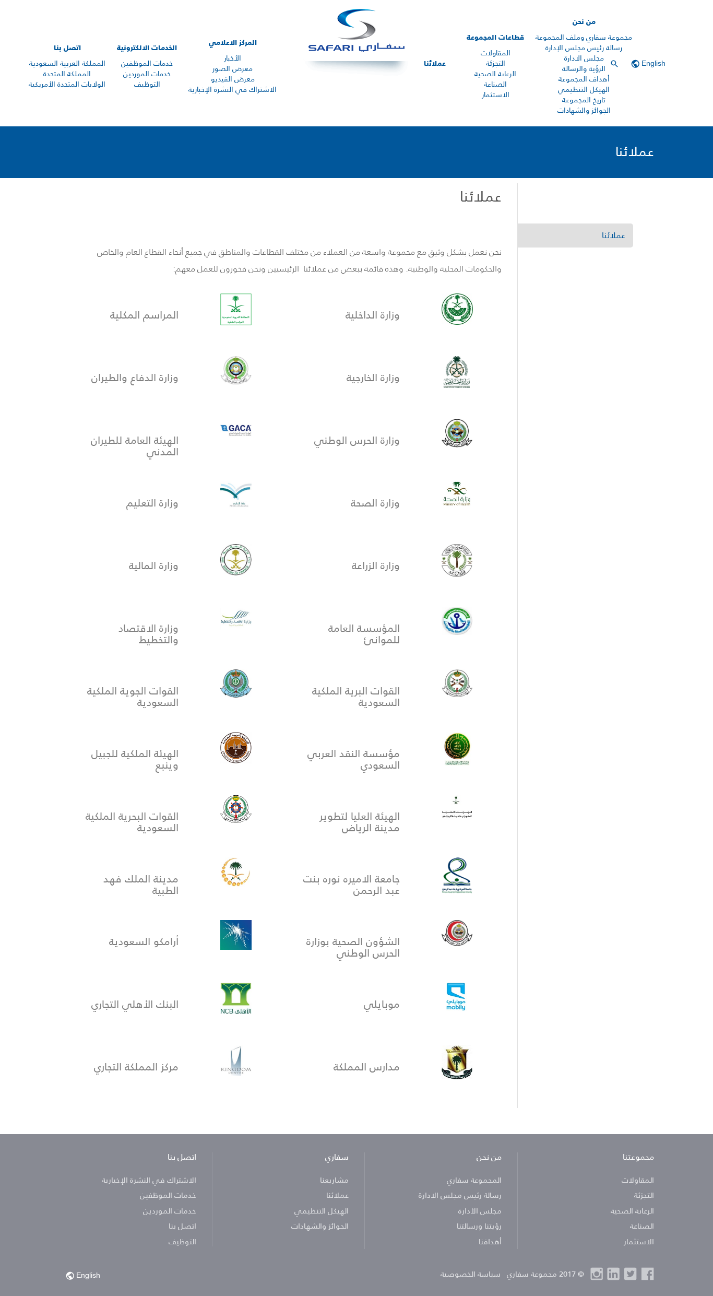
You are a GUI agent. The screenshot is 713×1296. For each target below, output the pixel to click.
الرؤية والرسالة (583, 68)
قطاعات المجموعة (495, 37)
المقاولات (495, 52)
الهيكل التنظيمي (584, 89)
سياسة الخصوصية (471, 1273)
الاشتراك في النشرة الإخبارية (232, 89)
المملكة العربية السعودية (67, 63)
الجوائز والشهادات (584, 110)
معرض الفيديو (233, 79)
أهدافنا (489, 1241)
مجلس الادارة (584, 58)
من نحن (584, 21)
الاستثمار (495, 94)
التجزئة (495, 63)
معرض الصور (232, 68)
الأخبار (232, 58)
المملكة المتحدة (67, 73)
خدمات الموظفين (147, 63)
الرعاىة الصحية (495, 73)
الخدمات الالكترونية (147, 47)
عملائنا (435, 63)
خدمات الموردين (147, 73)
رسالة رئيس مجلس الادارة (460, 1195)
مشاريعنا (334, 1180)
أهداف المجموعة (584, 79)
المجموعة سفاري (474, 1180)
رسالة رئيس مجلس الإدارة (583, 47)
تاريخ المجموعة (583, 99)
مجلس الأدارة (480, 1211)
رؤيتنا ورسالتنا (478, 1226)
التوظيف (147, 84)
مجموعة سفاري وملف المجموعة (584, 37)
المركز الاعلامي (233, 42)
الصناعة (495, 84)
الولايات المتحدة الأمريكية (67, 84)
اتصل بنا (67, 47)
